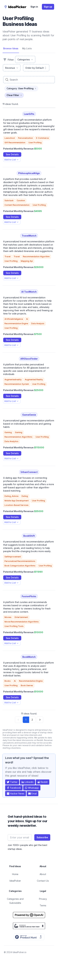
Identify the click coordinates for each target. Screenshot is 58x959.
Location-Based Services (17, 505)
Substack (9, 200)
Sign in (34, 6)
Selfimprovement (13, 556)
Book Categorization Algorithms (20, 565)
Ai (27, 319)
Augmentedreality (13, 379)
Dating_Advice (11, 496)
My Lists (27, 48)
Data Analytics (11, 441)
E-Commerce (42, 138)
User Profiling (35, 142)
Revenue (10, 67)
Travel (7, 256)
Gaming (8, 432)
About (43, 874)
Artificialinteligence (14, 319)
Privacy (43, 898)
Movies (8, 617)
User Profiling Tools (14, 626)
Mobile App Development (17, 500)
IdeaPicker (15, 880)
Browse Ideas (10, 48)
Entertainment (21, 617)
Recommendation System (17, 384)
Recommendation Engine (16, 323)
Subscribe (42, 837)
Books (8, 681)
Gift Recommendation (15, 142)
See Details (12, 154)
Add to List (10, 160)
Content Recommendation (17, 205)
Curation (21, 200)
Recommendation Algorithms (18, 437)
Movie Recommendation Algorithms (22, 621)
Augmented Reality (34, 379)
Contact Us (43, 880)
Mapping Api (27, 261)
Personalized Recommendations (20, 561)
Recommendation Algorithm (36, 256)
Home (15, 874)
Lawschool (10, 138)
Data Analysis (37, 323)
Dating (25, 496)
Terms (43, 905)
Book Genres (27, 685)
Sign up (48, 6)
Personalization (25, 138)
